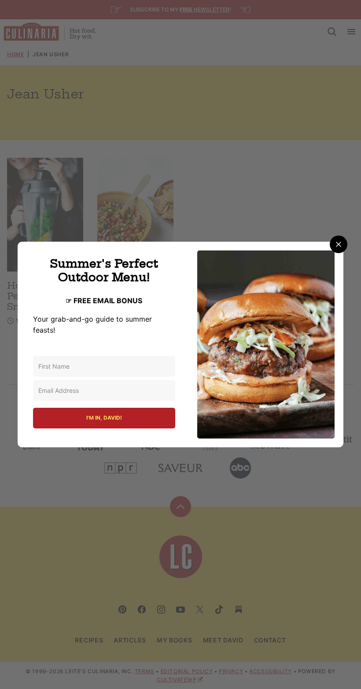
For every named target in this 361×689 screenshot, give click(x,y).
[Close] (338, 244)
